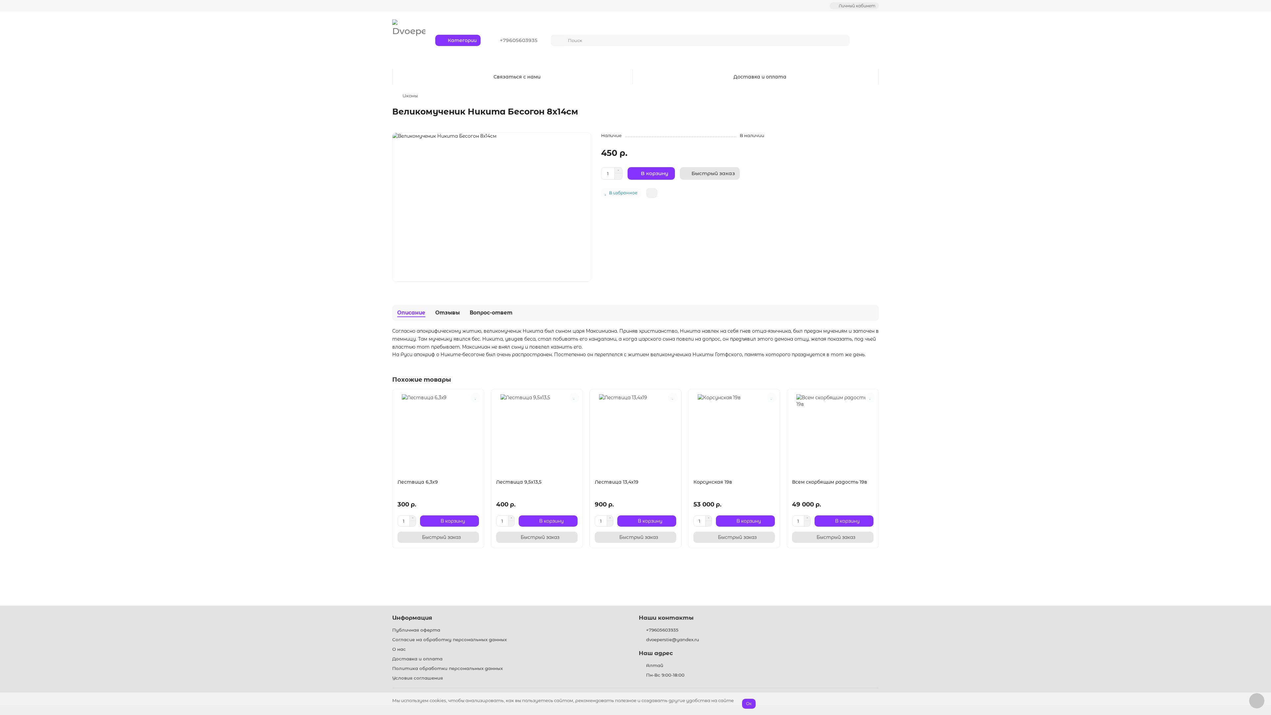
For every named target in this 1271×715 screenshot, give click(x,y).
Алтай (654, 665)
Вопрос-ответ (491, 313)
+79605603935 (662, 630)
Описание (411, 313)
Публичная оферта (416, 630)
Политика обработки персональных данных (447, 668)
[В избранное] (476, 398)
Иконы (410, 95)
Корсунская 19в (712, 482)
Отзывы (447, 313)
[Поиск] (842, 40)
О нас (399, 649)
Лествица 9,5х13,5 (518, 482)
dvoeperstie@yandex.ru (672, 639)
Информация (412, 617)
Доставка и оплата (759, 77)
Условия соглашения (417, 678)
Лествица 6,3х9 (418, 482)
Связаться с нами (517, 77)
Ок (749, 703)
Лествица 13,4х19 (616, 482)
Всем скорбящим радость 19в (829, 482)
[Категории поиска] (557, 40)
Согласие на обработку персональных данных (449, 639)
